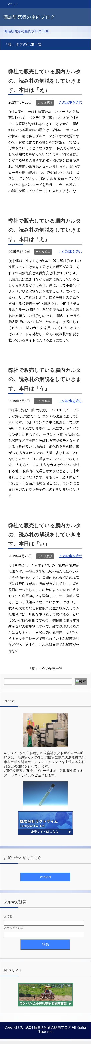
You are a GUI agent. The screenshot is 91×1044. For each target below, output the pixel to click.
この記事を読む (70, 102)
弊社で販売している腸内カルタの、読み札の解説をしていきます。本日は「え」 (44, 81)
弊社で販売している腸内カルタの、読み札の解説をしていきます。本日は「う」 (44, 379)
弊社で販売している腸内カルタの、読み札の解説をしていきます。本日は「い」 (44, 534)
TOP (26, 31)
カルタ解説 (45, 102)
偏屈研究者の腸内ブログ (29, 17)
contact (45, 877)
